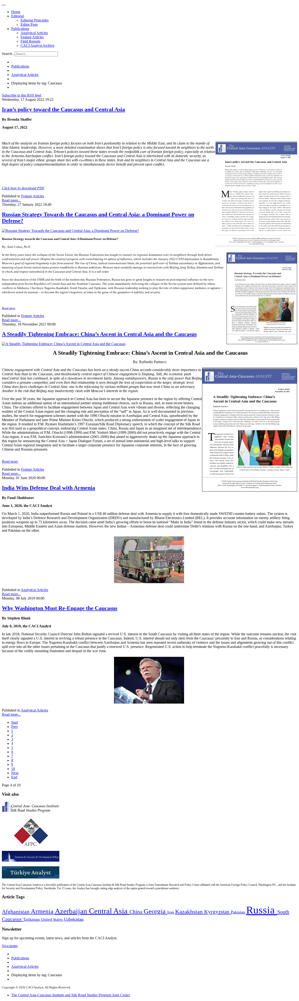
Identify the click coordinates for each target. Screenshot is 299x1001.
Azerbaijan (72, 911)
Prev (14, 727)
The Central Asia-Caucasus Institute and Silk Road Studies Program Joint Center (70, 995)
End (14, 777)
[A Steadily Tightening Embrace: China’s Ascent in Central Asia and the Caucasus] (63, 344)
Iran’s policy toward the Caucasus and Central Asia (63, 109)
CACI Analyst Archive (37, 45)
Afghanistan (16, 912)
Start (14, 722)
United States (52, 919)
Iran (171, 912)
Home (15, 12)
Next (14, 773)
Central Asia (109, 911)
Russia (261, 910)
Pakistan (238, 912)
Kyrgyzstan (217, 912)
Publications (20, 29)
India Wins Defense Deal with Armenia (48, 488)
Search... (8, 54)
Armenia (43, 911)
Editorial (17, 16)
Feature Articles (32, 37)
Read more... (11, 200)
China (136, 912)
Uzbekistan (74, 919)
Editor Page (29, 24)
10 (13, 769)
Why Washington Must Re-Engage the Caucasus (59, 608)
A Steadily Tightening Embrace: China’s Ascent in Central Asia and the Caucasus (99, 334)
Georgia (155, 911)
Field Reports (30, 41)
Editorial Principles (35, 20)
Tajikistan (32, 919)
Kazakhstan (189, 911)
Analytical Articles (34, 33)
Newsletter (10, 946)
